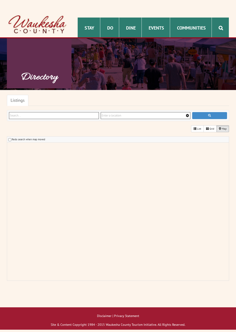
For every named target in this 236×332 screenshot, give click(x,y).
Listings (18, 100)
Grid (211, 128)
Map (224, 128)
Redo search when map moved (28, 139)
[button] (221, 27)
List (198, 128)
